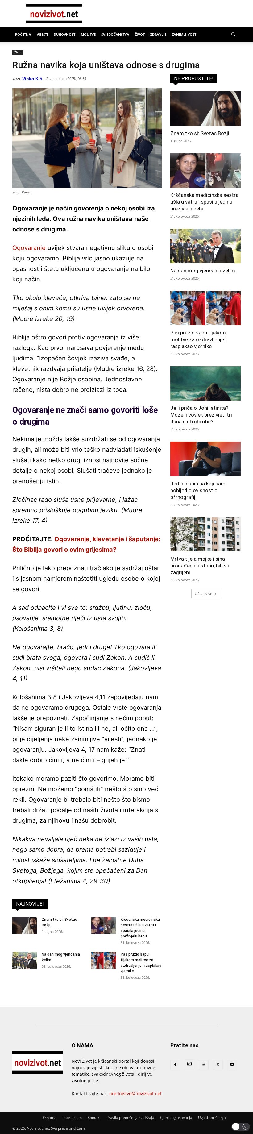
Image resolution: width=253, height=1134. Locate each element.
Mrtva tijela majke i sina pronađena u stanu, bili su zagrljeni (199, 565)
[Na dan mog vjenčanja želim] (24, 960)
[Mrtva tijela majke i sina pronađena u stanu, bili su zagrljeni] (205, 534)
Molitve (88, 34)
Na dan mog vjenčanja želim (202, 271)
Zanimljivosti (184, 34)
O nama (49, 1117)
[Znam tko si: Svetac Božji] (24, 925)
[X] (218, 1065)
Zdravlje (158, 34)
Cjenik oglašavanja (176, 1117)
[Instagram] (189, 1064)
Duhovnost (64, 34)
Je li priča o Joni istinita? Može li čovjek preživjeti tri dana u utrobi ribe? (201, 415)
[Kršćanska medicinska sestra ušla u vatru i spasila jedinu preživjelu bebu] (103, 925)
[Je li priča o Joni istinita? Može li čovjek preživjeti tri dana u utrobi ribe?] (205, 383)
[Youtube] (232, 1065)
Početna (23, 34)
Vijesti (42, 34)
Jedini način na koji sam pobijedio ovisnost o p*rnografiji (198, 490)
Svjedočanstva (115, 34)
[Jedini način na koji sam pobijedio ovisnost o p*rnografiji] (205, 459)
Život (140, 34)
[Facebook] (175, 1065)
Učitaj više (203, 593)
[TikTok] (204, 1065)
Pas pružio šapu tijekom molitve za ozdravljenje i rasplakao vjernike (198, 339)
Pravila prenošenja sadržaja (130, 1117)
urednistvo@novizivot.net (135, 1093)
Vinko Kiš (32, 79)
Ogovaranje (29, 247)
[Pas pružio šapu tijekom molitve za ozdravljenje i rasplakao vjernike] (103, 960)
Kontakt (94, 1117)
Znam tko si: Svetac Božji (199, 133)
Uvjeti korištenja (212, 1117)
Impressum (72, 1117)
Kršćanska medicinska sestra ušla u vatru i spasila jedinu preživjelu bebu (204, 202)
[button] (233, 35)
